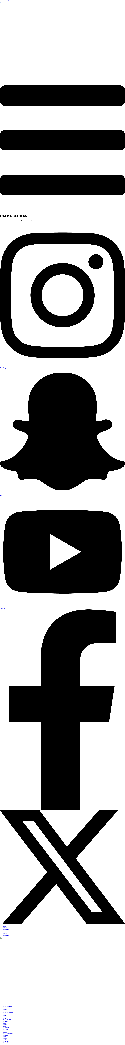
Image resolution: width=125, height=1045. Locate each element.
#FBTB (5, 926)
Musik (5, 927)
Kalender (5, 1008)
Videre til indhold (4, 0)
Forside (5, 1018)
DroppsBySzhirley (8, 1006)
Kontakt (5, 1029)
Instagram (6, 929)
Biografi (5, 1009)
